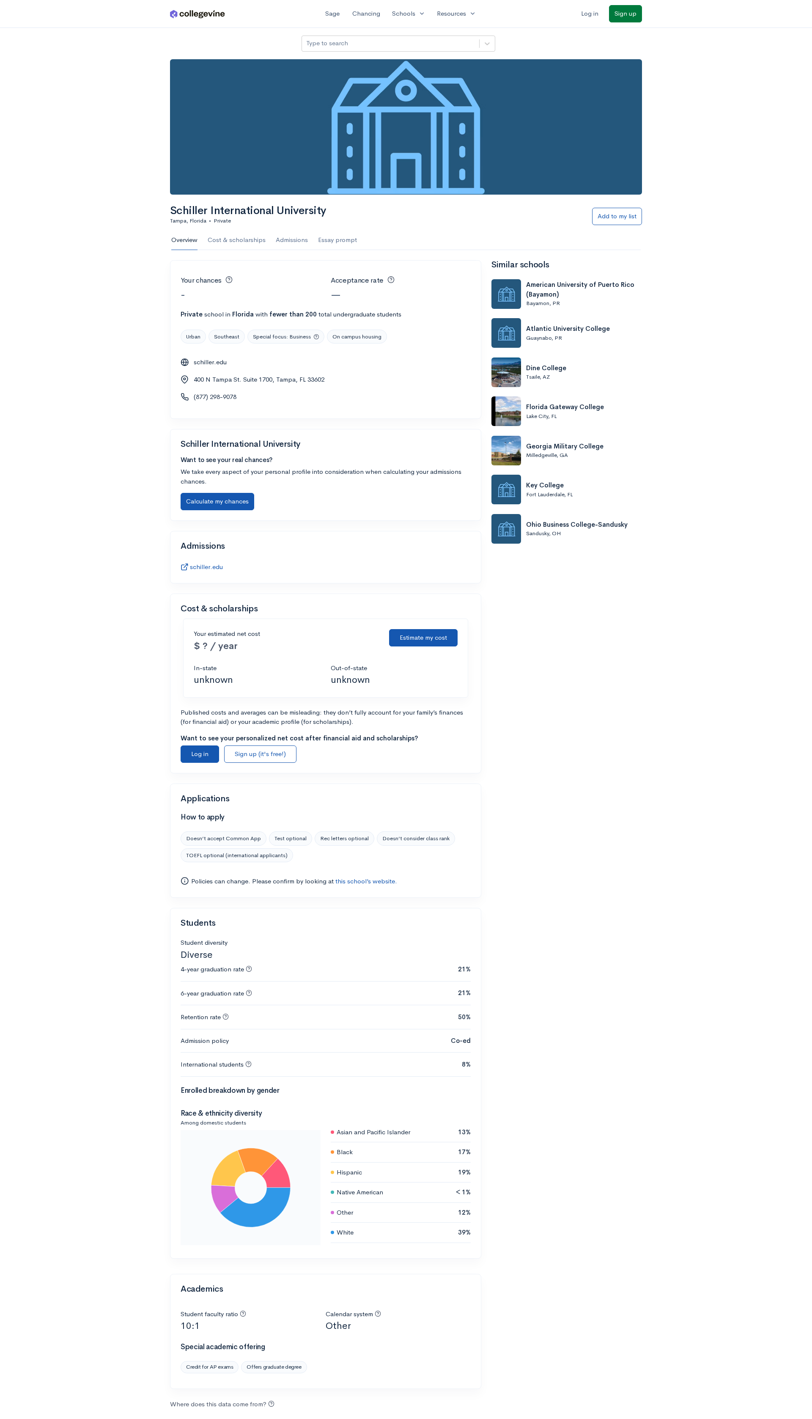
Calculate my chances (217, 501)
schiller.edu (210, 362)
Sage (332, 13)
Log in (589, 13)
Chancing (366, 13)
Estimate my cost (423, 637)
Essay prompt (337, 240)
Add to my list (617, 216)
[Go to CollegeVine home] (197, 14)
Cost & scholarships (237, 240)
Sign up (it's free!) (260, 754)
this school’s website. (366, 881)
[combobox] (307, 43)
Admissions (292, 240)
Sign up (625, 13)
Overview (184, 240)
